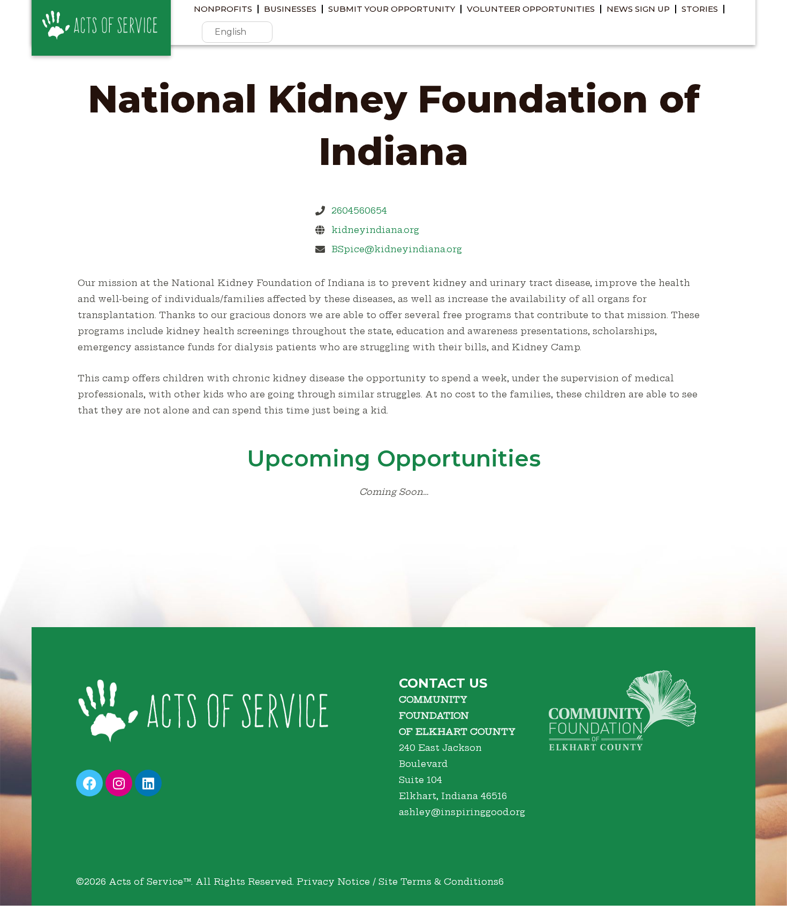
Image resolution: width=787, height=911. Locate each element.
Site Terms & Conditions (438, 881)
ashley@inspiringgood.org (462, 812)
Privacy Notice (333, 881)
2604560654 (359, 210)
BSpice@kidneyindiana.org (396, 249)
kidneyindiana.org (375, 229)
